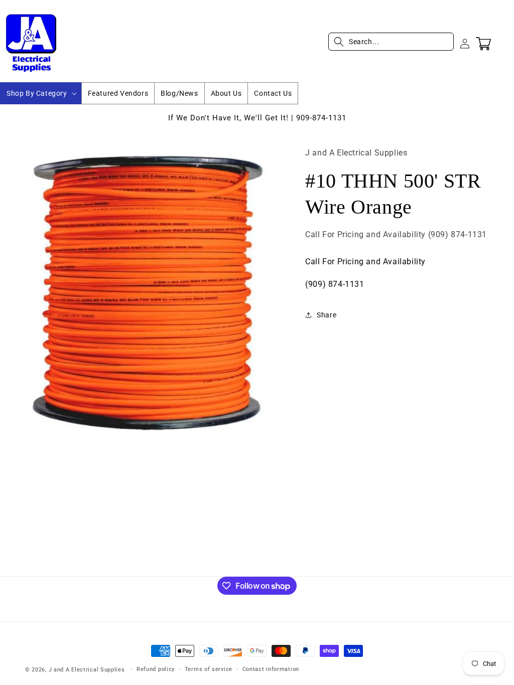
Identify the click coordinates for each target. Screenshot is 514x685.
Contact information (270, 669)
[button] (40, 93)
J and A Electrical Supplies (87, 669)
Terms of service (208, 669)
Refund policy (156, 669)
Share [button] (326, 315)
